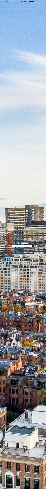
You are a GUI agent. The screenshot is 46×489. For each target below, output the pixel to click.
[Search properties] (33, 246)
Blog (35, 1)
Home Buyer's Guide (31, 1)
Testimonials (21, 1)
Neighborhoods (26, 1)
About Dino (17, 1)
